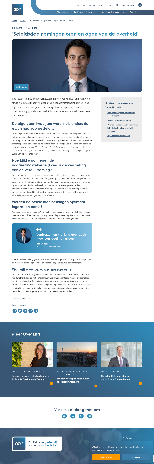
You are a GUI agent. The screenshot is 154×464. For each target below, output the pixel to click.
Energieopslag (81, 371)
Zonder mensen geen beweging (120, 120)
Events (133, 12)
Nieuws (23, 21)
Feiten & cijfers (82, 12)
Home (14, 21)
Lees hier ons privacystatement (106, 450)
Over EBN (81, 5)
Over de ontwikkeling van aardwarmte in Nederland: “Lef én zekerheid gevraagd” (122, 128)
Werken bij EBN (95, 5)
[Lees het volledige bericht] (32, 356)
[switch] (125, 5)
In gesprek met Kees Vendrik (118, 136)
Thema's (61, 12)
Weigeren (136, 457)
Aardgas (70, 371)
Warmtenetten (38, 371)
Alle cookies (106, 457)
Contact (109, 5)
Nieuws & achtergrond (110, 12)
